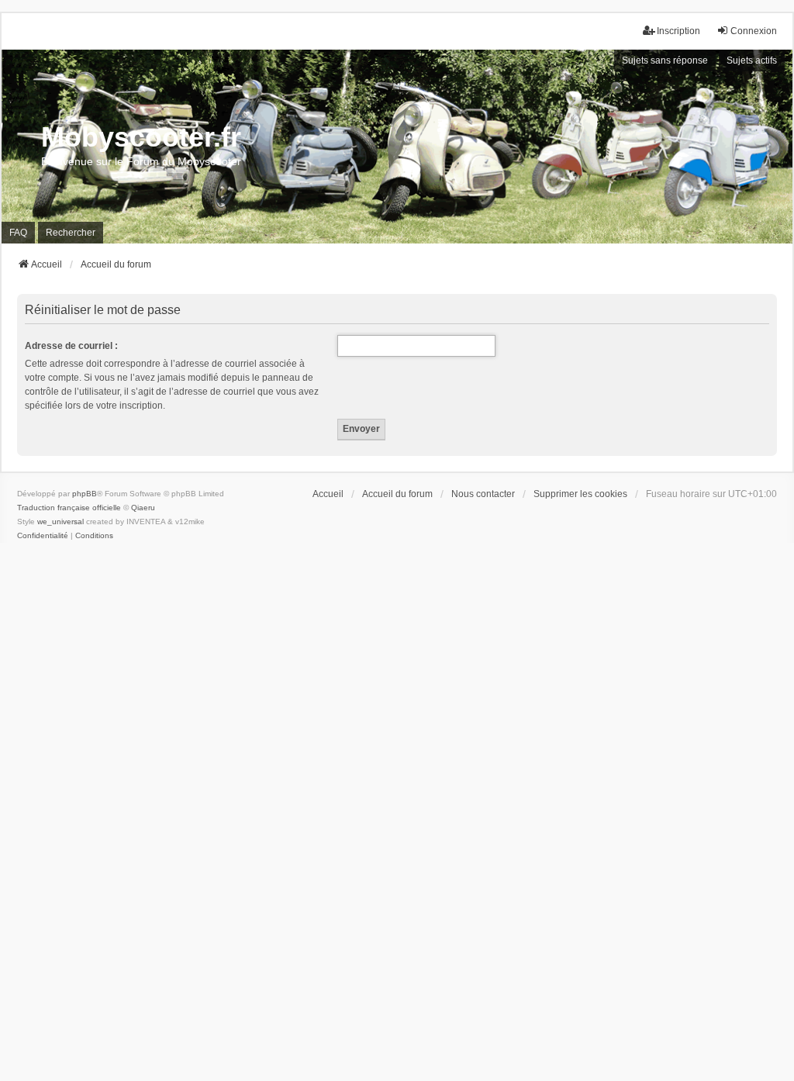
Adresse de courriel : (71, 345)
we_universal (60, 521)
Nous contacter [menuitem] (483, 494)
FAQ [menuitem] (18, 232)
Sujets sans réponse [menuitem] (665, 60)
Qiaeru (143, 507)
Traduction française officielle (69, 507)
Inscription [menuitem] (678, 31)
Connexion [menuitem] (753, 31)
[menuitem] (42, 536)
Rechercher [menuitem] (70, 232)
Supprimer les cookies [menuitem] (580, 494)
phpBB (84, 493)
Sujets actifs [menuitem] (752, 60)
